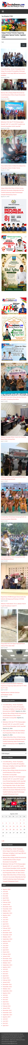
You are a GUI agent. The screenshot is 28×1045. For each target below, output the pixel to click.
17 (3, 829)
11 (6, 826)
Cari (3, 42)
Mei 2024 (5, 947)
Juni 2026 (5, 893)
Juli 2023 (5, 969)
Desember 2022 (7, 984)
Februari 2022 (7, 1006)
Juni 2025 (5, 919)
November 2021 (7, 1012)
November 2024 (7, 934)
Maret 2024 (6, 952)
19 (10, 829)
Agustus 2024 (6, 941)
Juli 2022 (5, 995)
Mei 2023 (5, 973)
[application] (14, 803)
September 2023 (7, 965)
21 (17, 829)
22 (20, 829)
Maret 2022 (6, 1004)
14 (17, 826)
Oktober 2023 (6, 962)
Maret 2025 (6, 926)
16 (24, 826)
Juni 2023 (5, 971)
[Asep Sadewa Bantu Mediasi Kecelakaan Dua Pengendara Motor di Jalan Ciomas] (13, 146)
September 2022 (7, 991)
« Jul (3, 840)
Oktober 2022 (6, 988)
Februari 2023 (7, 980)
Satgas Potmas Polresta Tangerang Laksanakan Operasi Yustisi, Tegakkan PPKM (14, 35)
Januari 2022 (6, 1008)
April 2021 (6, 1025)
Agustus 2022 (6, 993)
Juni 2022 (5, 997)
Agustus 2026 (6, 889)
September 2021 (7, 1014)
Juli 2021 (5, 1019)
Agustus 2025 (6, 915)
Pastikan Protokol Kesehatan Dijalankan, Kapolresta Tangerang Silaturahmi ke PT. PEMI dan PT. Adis (13, 686)
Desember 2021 (7, 1010)
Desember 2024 (7, 932)
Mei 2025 (5, 921)
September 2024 (7, 939)
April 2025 (6, 924)
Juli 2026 (5, 891)
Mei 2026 (5, 896)
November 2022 (7, 986)
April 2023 (6, 975)
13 (13, 826)
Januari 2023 (6, 982)
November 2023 (7, 960)
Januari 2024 (6, 956)
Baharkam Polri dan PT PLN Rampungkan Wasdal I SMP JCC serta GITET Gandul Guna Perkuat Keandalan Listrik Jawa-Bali (13, 124)
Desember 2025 (7, 906)
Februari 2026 (7, 902)
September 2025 (7, 913)
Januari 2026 (6, 904)
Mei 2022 (5, 999)
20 (13, 829)
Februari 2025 (7, 928)
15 (20, 826)
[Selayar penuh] (24, 809)
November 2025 (7, 908)
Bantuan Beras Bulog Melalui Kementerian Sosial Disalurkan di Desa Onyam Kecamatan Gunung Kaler (13, 95)
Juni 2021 (5, 1021)
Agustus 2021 (6, 1017)
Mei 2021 (5, 1023)
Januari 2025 (6, 930)
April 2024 (6, 950)
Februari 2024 (7, 954)
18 (6, 829)
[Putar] (3, 809)
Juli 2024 (5, 943)
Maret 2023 (6, 978)
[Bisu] (22, 809)
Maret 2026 (6, 900)
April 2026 (6, 898)
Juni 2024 (5, 945)
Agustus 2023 (6, 967)
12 (10, 826)
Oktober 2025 (6, 911)
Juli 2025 (5, 917)
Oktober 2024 (6, 937)
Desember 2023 (7, 958)
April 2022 (6, 1001)
